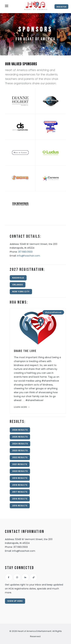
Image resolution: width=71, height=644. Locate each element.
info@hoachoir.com (28, 255)
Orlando (17, 284)
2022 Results (19, 457)
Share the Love (25, 351)
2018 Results (19, 485)
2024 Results (20, 443)
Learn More (21, 407)
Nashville (18, 277)
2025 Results (20, 436)
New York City (21, 291)
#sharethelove (53, 312)
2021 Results (19, 464)
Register (61, 6)
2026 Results (20, 429)
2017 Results (19, 491)
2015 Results (19, 505)
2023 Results (20, 450)
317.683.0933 (25, 251)
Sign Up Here (15, 601)
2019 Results (19, 478)
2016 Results (19, 498)
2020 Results (20, 471)
